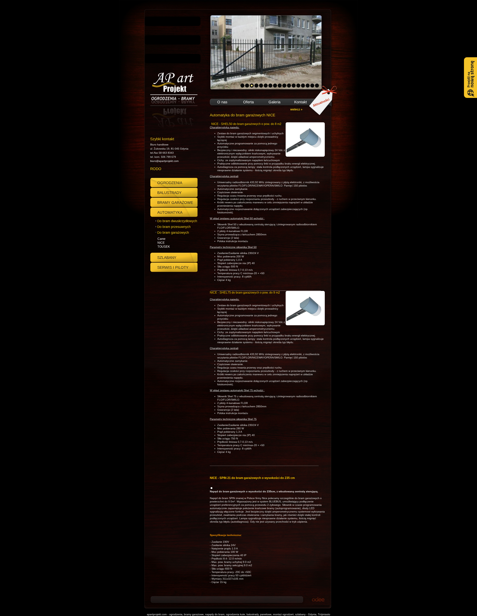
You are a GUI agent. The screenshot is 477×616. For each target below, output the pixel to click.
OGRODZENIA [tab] (169, 183)
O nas (222, 102)
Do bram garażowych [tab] (173, 232)
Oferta (248, 102)
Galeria (274, 102)
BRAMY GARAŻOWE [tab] (175, 202)
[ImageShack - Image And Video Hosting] (211, 488)
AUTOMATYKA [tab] (169, 212)
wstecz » (296, 109)
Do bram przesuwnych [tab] (174, 227)
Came (161, 238)
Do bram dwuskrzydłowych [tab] (177, 221)
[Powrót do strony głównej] (172, 100)
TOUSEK (163, 246)
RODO (155, 169)
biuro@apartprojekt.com (164, 160)
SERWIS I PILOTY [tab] (172, 267)
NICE (161, 242)
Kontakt (300, 102)
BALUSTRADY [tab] (169, 193)
